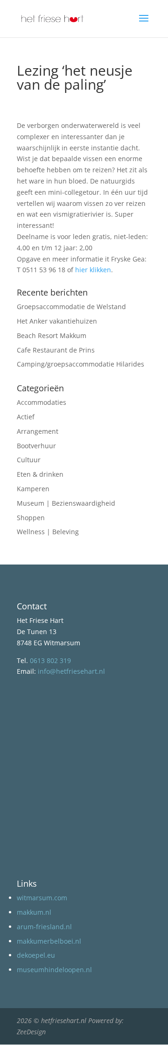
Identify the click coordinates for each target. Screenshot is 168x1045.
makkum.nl (34, 912)
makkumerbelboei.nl (49, 941)
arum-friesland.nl (44, 926)
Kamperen (33, 488)
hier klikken (93, 269)
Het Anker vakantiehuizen (57, 321)
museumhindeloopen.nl (54, 969)
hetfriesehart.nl (63, 1020)
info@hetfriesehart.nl (71, 671)
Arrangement (37, 431)
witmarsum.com (42, 897)
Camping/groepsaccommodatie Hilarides (80, 364)
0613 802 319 (50, 660)
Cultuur (29, 459)
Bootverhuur (36, 445)
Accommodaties (41, 402)
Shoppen (31, 517)
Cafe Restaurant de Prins (56, 350)
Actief (26, 416)
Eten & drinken (40, 474)
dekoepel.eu (36, 955)
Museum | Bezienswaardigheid (66, 503)
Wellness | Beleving (48, 531)
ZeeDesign (31, 1031)
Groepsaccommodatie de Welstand (71, 306)
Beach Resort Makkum (51, 335)
